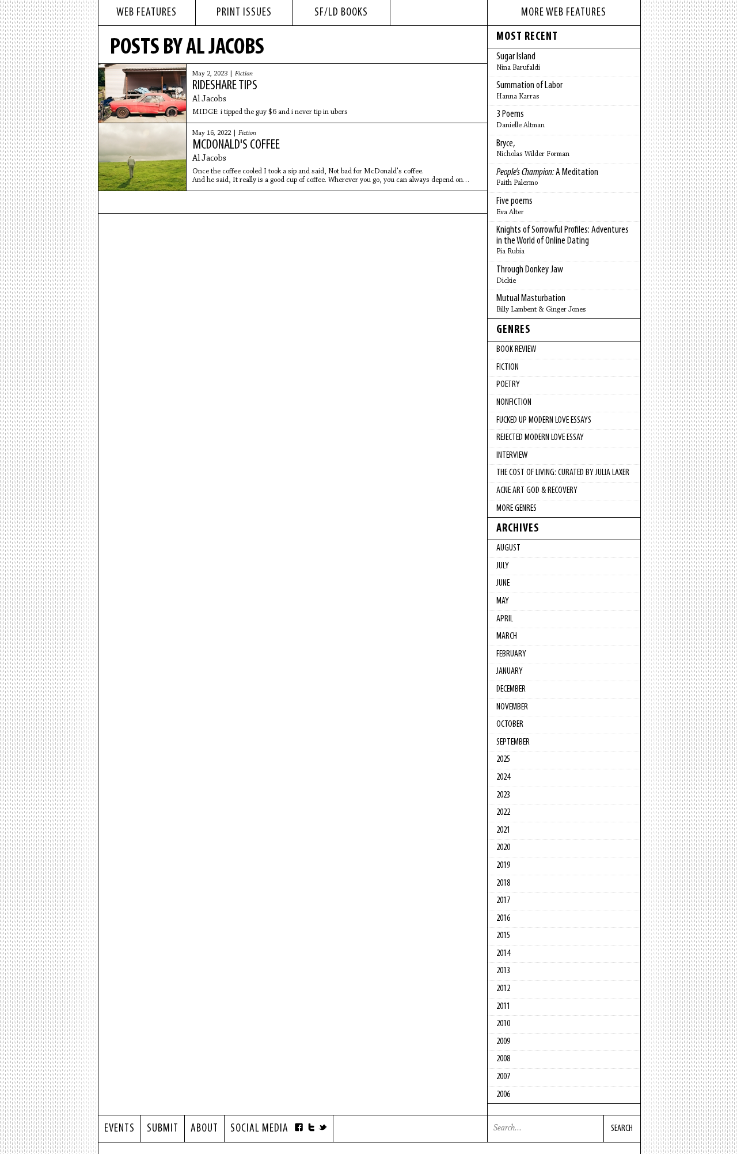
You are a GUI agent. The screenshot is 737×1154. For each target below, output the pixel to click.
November (512, 707)
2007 (503, 1076)
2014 (503, 953)
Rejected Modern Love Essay (540, 437)
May (502, 601)
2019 (503, 865)
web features (146, 12)
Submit (162, 1128)
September (513, 742)
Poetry (508, 384)
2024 (503, 777)
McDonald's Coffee (236, 145)
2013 (503, 970)
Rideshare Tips (224, 86)
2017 (503, 900)
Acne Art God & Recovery (537, 490)
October (509, 724)
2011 (503, 1006)
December (511, 689)
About (204, 1128)
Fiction (244, 73)
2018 (503, 883)
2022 (503, 812)
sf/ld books (341, 12)
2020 (503, 847)
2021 (503, 830)
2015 (503, 935)
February (511, 654)
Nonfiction (513, 402)
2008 (503, 1059)
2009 (503, 1041)
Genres (513, 330)
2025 (503, 759)
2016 (503, 918)
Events (119, 1128)
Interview (511, 455)
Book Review (516, 349)
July (502, 566)
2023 (503, 795)
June (503, 583)
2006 (503, 1094)
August (508, 548)
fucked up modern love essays (543, 420)
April (504, 619)
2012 (503, 988)
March (506, 636)
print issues (244, 12)
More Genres (516, 508)
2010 (503, 1023)
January (509, 671)
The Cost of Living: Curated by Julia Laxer (562, 472)
